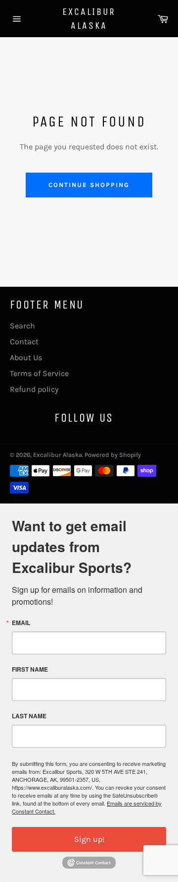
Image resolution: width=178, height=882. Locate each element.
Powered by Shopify (113, 454)
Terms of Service (39, 373)
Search (22, 325)
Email (21, 623)
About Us (26, 357)
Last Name (29, 716)
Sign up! (89, 839)
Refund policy (34, 389)
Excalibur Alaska (89, 18)
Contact (24, 341)
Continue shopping (88, 185)
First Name (30, 669)
